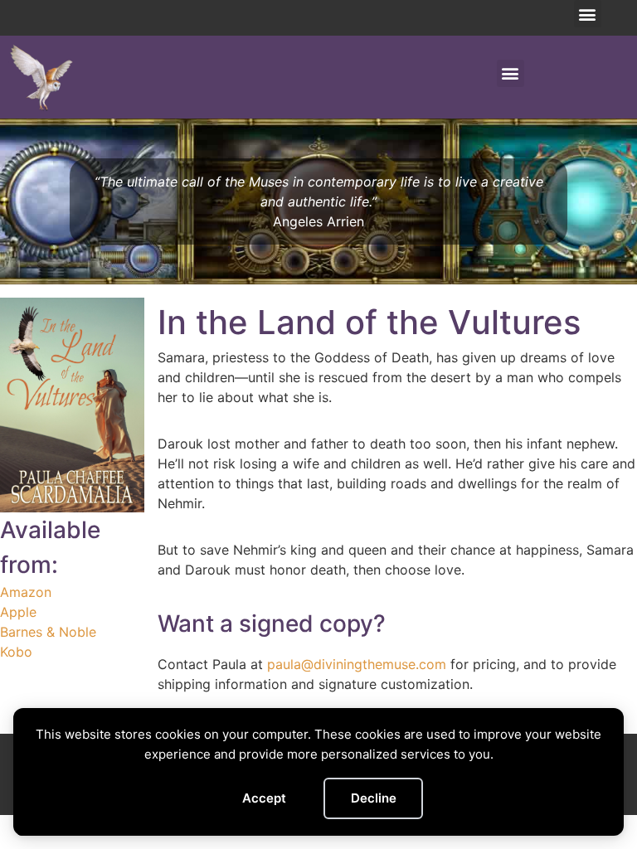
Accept (264, 798)
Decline (373, 798)
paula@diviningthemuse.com (356, 664)
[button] (587, 13)
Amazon (25, 592)
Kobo (16, 651)
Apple (18, 612)
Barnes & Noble (48, 631)
